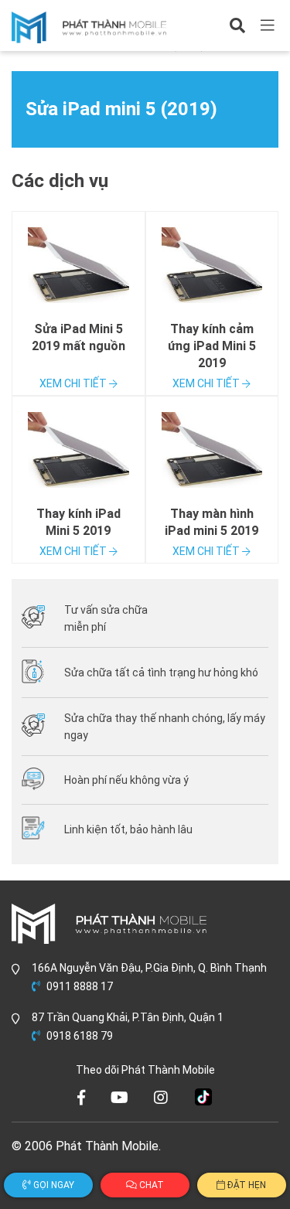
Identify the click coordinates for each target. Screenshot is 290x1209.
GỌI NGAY (52, 1185)
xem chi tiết (74, 383)
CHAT (150, 1185)
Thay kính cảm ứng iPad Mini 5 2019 (212, 346)
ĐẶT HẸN (245, 1185)
